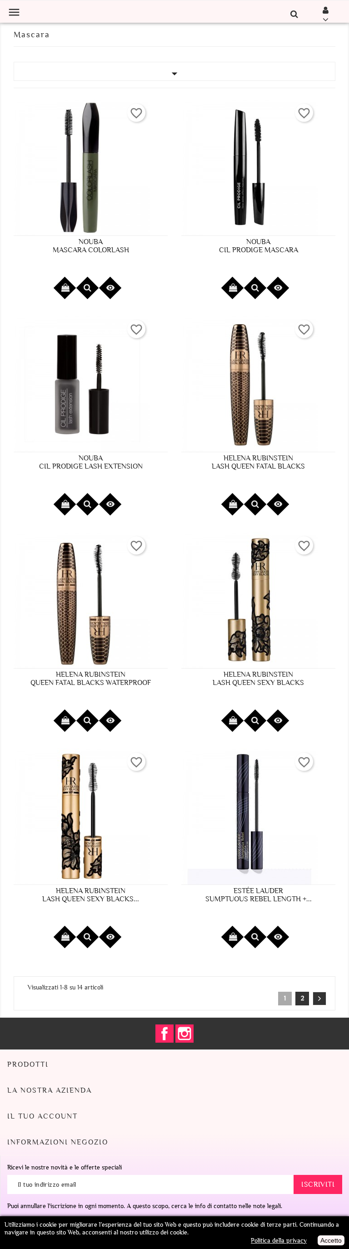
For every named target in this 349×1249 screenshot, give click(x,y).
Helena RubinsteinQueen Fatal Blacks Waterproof (90, 678)
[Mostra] (87, 288)
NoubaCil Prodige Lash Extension (91, 462)
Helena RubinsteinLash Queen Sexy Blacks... (90, 895)
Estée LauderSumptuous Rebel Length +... (258, 895)
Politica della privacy (279, 1240)
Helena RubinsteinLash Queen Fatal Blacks (258, 462)
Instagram (184, 1033)
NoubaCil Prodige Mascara (258, 246)
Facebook (164, 1033)
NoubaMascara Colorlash (91, 246)
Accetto (331, 1240)
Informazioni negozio (57, 1142)
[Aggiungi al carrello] (65, 288)
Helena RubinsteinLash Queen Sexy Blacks (258, 678)
